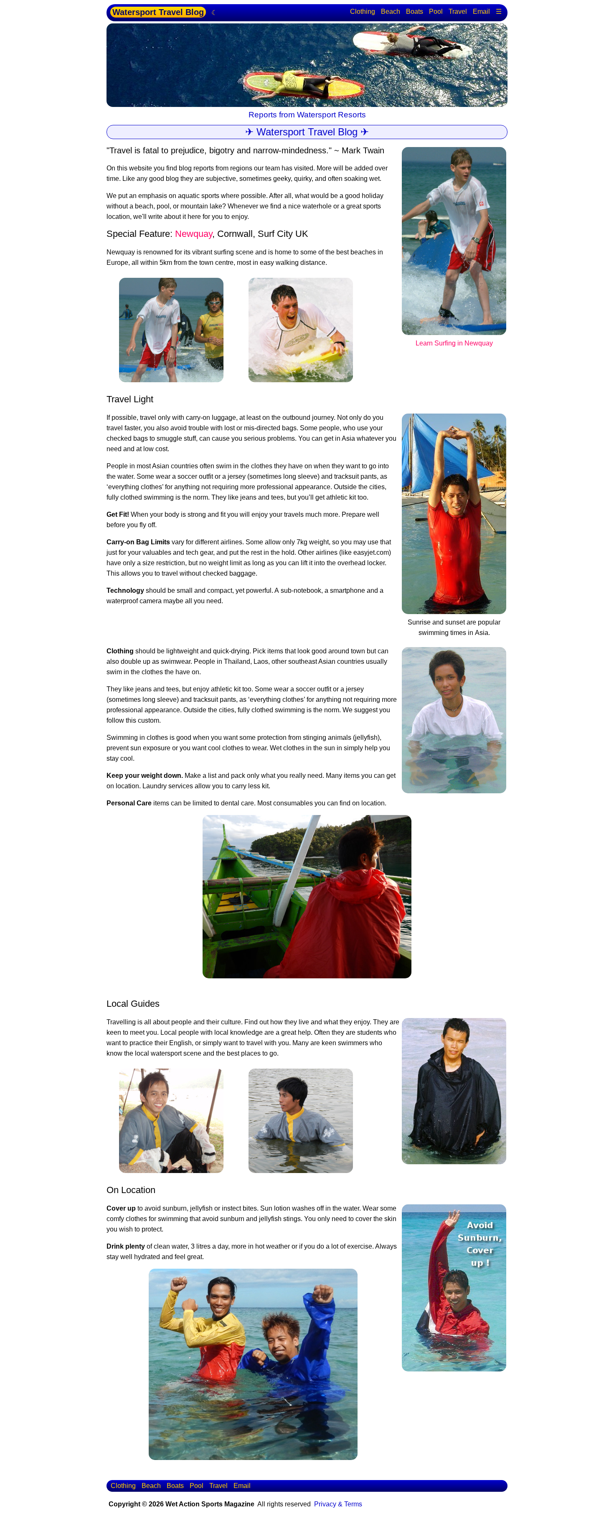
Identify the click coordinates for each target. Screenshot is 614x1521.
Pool (436, 11)
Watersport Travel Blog (158, 12)
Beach (390, 11)
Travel (458, 11)
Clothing (362, 11)
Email (481, 11)
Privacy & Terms (338, 1504)
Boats (414, 11)
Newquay (193, 234)
